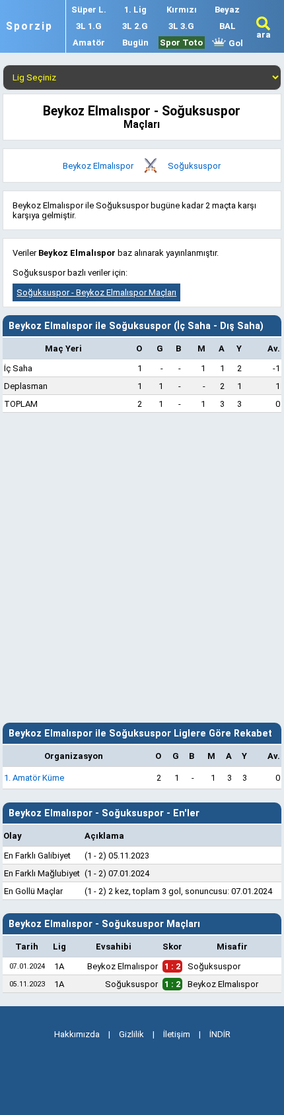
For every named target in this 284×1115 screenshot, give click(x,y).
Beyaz (227, 10)
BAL (227, 26)
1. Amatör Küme (34, 778)
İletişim (176, 1034)
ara (263, 35)
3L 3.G (181, 26)
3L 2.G (135, 26)
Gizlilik (131, 1034)
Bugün (135, 42)
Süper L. (88, 10)
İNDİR (220, 1034)
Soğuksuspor (194, 166)
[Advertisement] (142, 567)
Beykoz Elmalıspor (98, 166)
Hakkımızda (77, 1034)
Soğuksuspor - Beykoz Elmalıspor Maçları (96, 292)
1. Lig (135, 10)
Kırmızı (181, 10)
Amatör (89, 42)
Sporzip (29, 26)
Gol (235, 43)
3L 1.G (89, 26)
